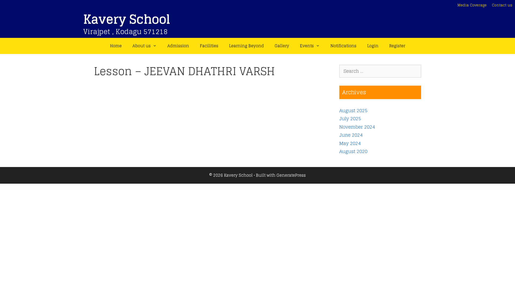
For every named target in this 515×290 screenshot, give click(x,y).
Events (307, 45)
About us (142, 45)
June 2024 (351, 135)
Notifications (343, 45)
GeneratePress (291, 175)
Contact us (502, 5)
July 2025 (350, 118)
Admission (178, 45)
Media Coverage (472, 5)
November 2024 (357, 127)
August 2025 (353, 110)
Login (372, 45)
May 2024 (350, 143)
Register (397, 45)
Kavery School (126, 19)
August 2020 (353, 151)
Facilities (209, 45)
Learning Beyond (246, 45)
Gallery (282, 45)
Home (116, 45)
